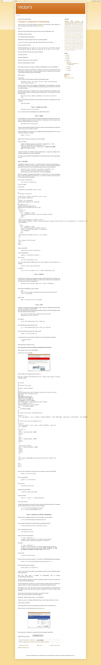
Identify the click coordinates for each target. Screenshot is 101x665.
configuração (25, 641)
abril (68, 68)
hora (77, 33)
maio (68, 66)
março (68, 70)
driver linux (70, 32)
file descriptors (71, 33)
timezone (68, 48)
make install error (69, 37)
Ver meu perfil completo (69, 77)
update (73, 48)
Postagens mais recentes (23, 645)
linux (68, 25)
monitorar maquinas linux (72, 38)
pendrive (80, 43)
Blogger (73, 655)
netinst (77, 40)
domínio (80, 31)
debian (29, 641)
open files (66, 43)
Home (18, 15)
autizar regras (68, 27)
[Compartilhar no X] (40, 640)
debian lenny (37, 641)
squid (81, 46)
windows (80, 48)
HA (76, 25)
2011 (67, 57)
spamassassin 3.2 (74, 46)
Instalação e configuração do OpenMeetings (33, 22)
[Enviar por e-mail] (37, 640)
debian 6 (77, 30)
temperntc (70, 47)
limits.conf (71, 36)
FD (73, 25)
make (82, 36)
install (78, 35)
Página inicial (39, 645)
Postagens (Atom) (25, 647)
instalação (41, 641)
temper (66, 47)
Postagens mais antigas (55, 645)
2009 (67, 60)
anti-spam (73, 26)
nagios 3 (71, 23)
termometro (75, 47)
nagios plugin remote (70, 40)
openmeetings (46, 641)
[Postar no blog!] (38, 640)
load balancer (77, 36)
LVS (79, 25)
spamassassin (67, 46)
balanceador (74, 27)
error (78, 32)
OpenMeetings (40, 25)
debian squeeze (74, 31)
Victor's (25, 7)
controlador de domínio (70, 30)
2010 (67, 58)
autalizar (81, 26)
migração (74, 37)
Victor (67, 76)
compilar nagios (77, 23)
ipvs (81, 35)
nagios (66, 23)
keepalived (66, 36)
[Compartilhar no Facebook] (41, 640)
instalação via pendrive (72, 35)
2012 (67, 55)
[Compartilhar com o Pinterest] (43, 640)
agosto (68, 62)
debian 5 (32, 641)
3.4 (71, 25)
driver (65, 32)
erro (75, 32)
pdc (76, 43)
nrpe (81, 40)
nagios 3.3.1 (81, 38)
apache (77, 26)
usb (76, 48)
